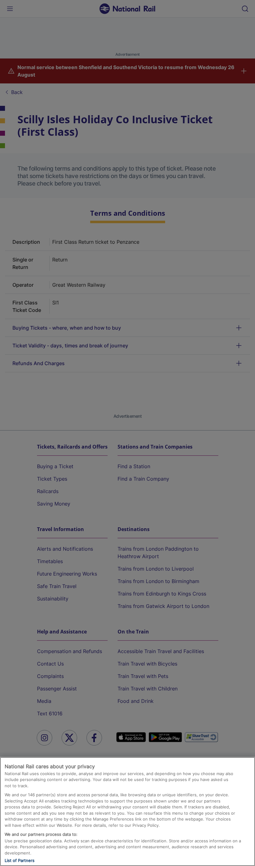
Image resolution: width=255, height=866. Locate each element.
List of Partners (20, 860)
